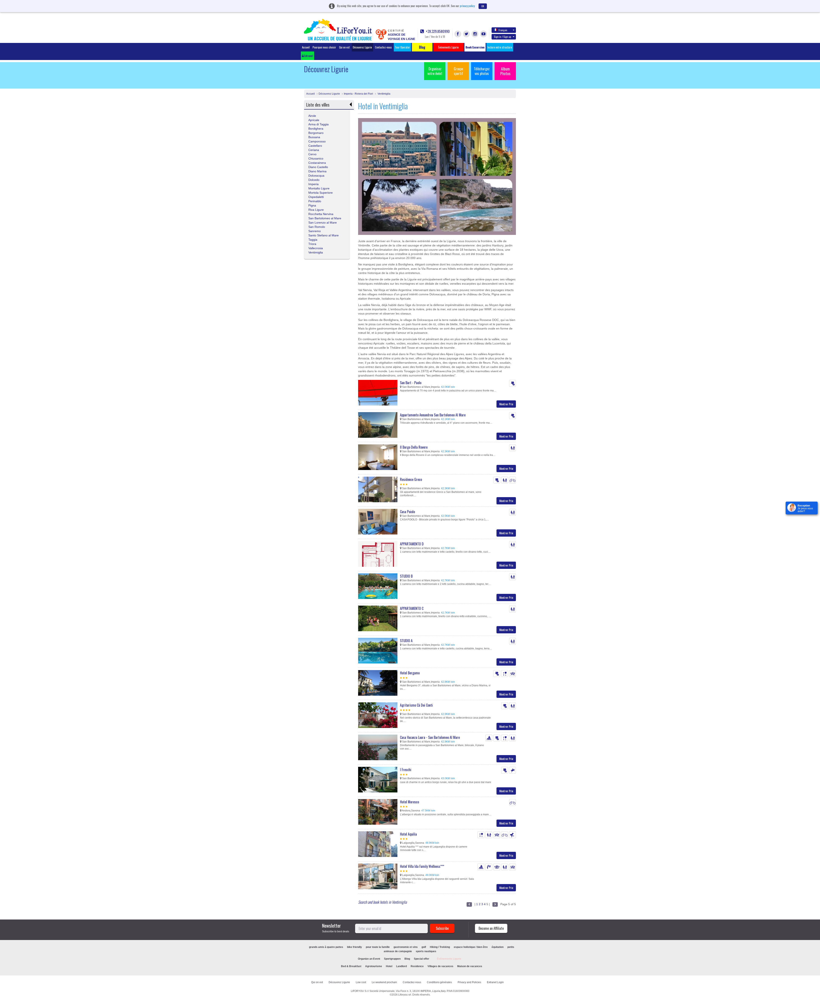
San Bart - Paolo (410, 382)
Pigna (312, 205)
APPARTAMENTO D (412, 543)
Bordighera (315, 128)
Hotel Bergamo (410, 672)
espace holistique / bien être (471, 947)
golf (424, 947)
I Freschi (405, 769)
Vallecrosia (315, 248)
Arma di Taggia (318, 124)
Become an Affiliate (491, 928)
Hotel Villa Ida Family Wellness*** (422, 866)
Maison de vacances (469, 966)
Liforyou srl (404, 994)
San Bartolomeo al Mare (324, 218)
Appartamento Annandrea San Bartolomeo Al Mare (433, 414)
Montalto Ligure (318, 188)
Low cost (361, 982)
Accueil (306, 47)
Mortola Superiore (320, 192)
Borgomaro (316, 133)
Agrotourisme (373, 966)
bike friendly (354, 947)
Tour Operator (402, 47)
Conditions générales (439, 982)
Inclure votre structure (500, 47)
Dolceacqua (316, 175)
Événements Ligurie (449, 958)
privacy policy (467, 5)
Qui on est (344, 47)
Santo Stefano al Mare (323, 235)
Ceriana (313, 150)
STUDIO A (406, 640)
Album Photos (505, 71)
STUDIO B (406, 576)
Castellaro (315, 145)
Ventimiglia (383, 93)
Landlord (401, 966)
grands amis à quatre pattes (326, 947)
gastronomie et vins (406, 947)
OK (482, 6)
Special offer (421, 958)
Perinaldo (314, 201)
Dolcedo (313, 180)
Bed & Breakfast (351, 966)
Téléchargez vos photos (482, 71)
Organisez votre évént (435, 71)
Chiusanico (315, 158)
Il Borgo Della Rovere (414, 447)
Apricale (313, 120)
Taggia (312, 239)
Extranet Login (495, 982)
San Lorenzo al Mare (322, 222)
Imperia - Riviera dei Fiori (358, 93)
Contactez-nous (383, 47)
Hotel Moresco (409, 801)
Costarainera (317, 162)
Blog (407, 958)
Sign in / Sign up (502, 36)
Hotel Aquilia (408, 834)
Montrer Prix (506, 404)
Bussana (314, 137)
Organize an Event (369, 958)
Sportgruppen (392, 958)
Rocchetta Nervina (320, 214)
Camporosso (317, 141)
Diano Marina (317, 171)
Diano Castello (318, 167)
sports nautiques (426, 951)
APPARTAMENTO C (411, 608)
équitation (498, 947)
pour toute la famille (378, 947)
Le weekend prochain (384, 982)
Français (503, 30)
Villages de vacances (440, 966)
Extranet (308, 56)
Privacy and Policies (469, 982)
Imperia (313, 184)
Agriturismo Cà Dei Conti (416, 705)
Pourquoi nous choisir (324, 47)
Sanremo (314, 231)
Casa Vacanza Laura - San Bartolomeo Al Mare (430, 737)
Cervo (312, 154)
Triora (312, 244)
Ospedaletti (316, 197)
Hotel (389, 966)
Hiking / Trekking (440, 947)
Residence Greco (411, 479)
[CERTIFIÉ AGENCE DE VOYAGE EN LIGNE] (381, 34)
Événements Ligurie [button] (448, 47)
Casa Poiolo (407, 511)
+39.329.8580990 (437, 31)
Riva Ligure (316, 209)
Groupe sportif (458, 71)
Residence (417, 966)
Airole (312, 115)
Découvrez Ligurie (362, 47)
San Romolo (316, 226)
